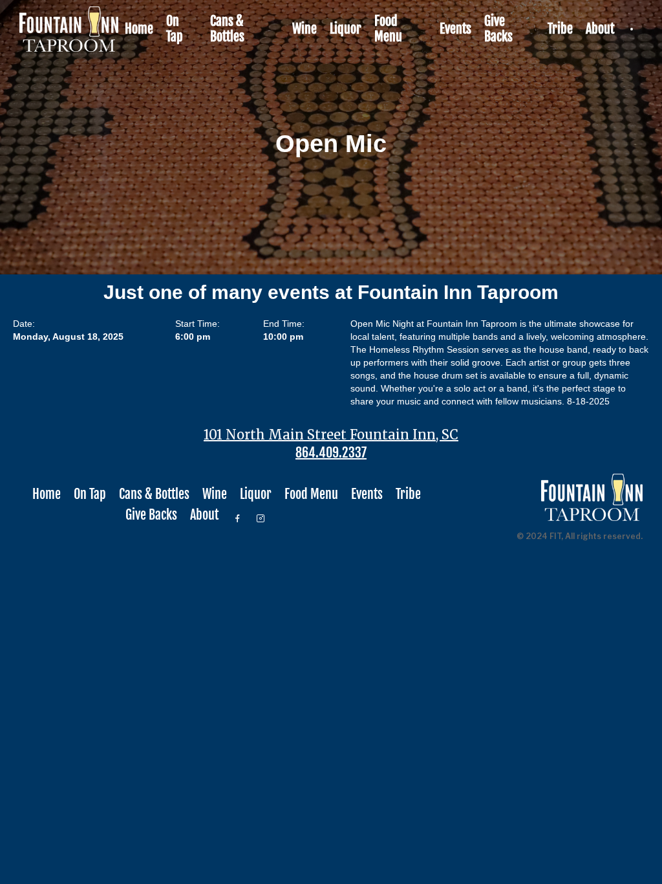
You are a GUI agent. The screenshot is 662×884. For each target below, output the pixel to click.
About (600, 29)
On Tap (174, 29)
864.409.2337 (331, 453)
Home (139, 29)
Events (455, 29)
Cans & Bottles (227, 29)
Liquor (345, 29)
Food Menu (388, 29)
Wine (304, 29)
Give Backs (498, 29)
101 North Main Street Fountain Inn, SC (331, 435)
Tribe (560, 29)
